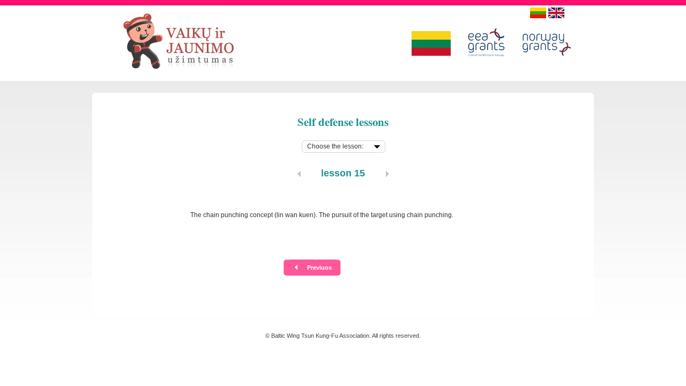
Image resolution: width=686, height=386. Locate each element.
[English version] (556, 13)
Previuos (319, 267)
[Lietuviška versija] (538, 13)
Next (366, 267)
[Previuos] (299, 174)
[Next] (387, 174)
